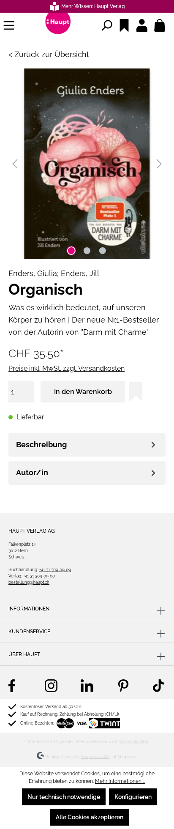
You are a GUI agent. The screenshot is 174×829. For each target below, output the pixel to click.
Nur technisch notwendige (63, 796)
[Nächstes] (159, 164)
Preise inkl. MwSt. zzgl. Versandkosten (66, 368)
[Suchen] (106, 25)
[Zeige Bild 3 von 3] (102, 250)
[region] (87, 163)
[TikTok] (159, 685)
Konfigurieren (133, 796)
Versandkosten (133, 741)
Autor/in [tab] (32, 472)
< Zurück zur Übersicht (48, 54)
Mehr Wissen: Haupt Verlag (93, 6)
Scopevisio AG (95, 756)
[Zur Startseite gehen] (58, 25)
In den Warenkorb (83, 392)
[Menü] (9, 25)
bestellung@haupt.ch (28, 582)
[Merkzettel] (124, 25)
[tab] (87, 445)
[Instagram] (51, 685)
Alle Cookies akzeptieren (89, 817)
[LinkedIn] (87, 685)
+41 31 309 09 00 (39, 576)
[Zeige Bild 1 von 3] (71, 250)
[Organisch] (87, 163)
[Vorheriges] (14, 164)
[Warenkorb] (160, 25)
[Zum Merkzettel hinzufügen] (135, 391)
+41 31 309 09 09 (55, 569)
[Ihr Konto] (142, 25)
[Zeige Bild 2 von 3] (87, 250)
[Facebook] (14, 685)
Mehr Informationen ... (120, 781)
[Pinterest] (123, 685)
